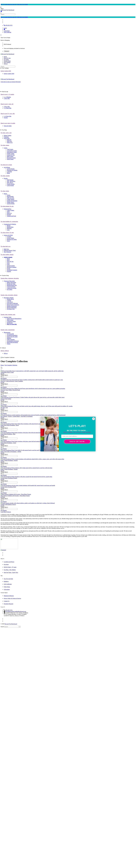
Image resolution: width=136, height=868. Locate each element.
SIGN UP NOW (77, 441)
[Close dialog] (93, 418)
